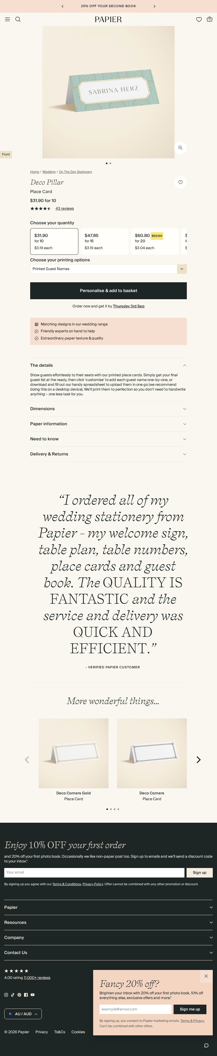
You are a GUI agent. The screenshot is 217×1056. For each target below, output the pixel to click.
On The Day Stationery (75, 172)
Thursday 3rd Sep (128, 306)
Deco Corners (151, 793)
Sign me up (190, 1009)
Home (34, 172)
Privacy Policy (93, 884)
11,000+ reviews (37, 978)
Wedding (49, 172)
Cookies (78, 1032)
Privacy (41, 1032)
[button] (206, 976)
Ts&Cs (59, 1032)
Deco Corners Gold (73, 793)
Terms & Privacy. (192, 1021)
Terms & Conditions (66, 884)
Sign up (199, 873)
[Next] (198, 760)
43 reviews (65, 208)
